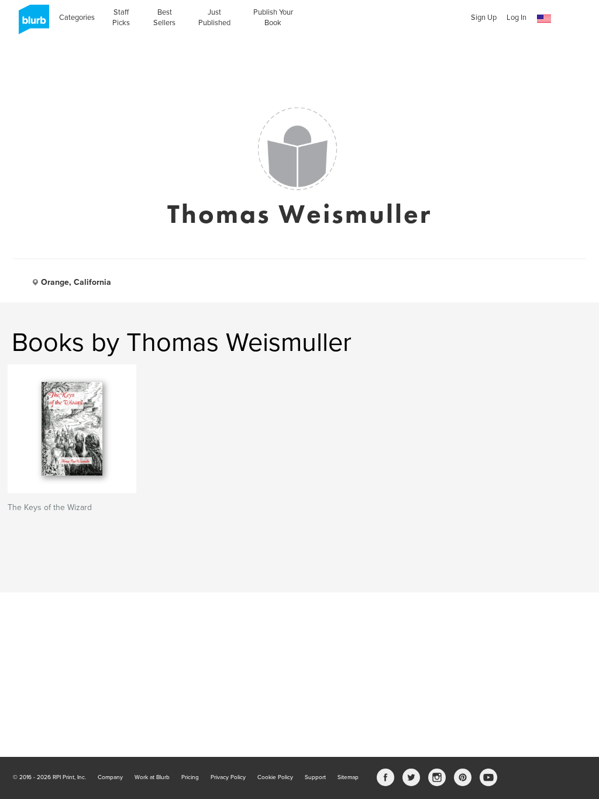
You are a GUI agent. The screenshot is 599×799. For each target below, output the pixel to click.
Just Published (214, 17)
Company (110, 777)
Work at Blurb (152, 777)
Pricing (190, 777)
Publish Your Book (273, 17)
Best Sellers (164, 17)
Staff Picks (121, 17)
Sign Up (484, 17)
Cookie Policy (275, 777)
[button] (544, 19)
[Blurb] (30, 23)
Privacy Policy (228, 777)
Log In (516, 17)
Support (315, 777)
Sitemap (348, 777)
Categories (77, 17)
